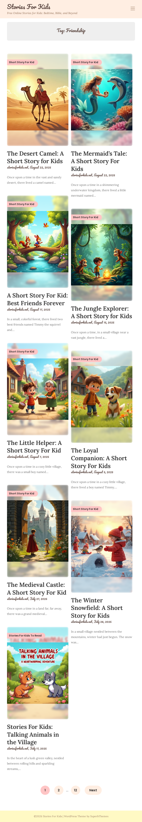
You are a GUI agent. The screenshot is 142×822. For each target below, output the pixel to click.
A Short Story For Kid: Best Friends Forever (37, 299)
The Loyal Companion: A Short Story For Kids (99, 458)
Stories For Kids (28, 7)
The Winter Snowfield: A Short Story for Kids (97, 607)
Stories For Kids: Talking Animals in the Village (33, 734)
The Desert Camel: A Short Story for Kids (35, 157)
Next (93, 790)
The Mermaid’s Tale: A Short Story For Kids (99, 161)
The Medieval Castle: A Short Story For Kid (36, 588)
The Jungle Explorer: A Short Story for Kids (101, 312)
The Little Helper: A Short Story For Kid (34, 446)
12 (75, 790)
